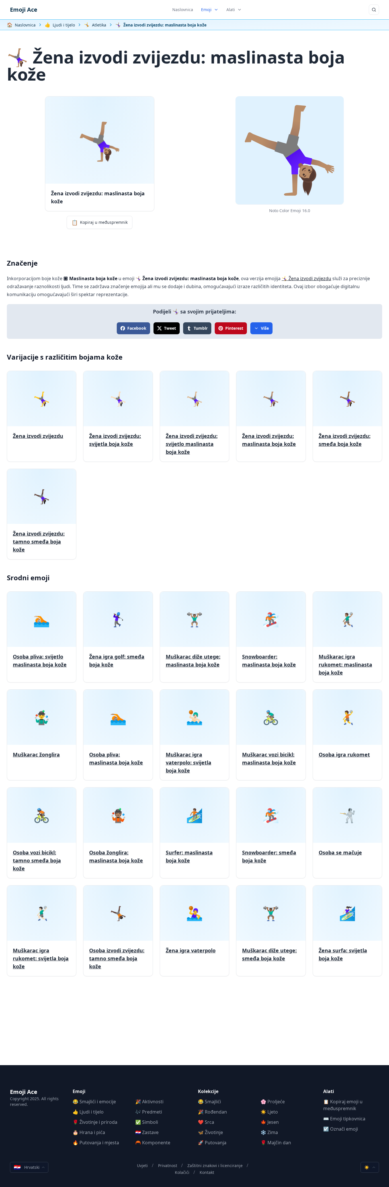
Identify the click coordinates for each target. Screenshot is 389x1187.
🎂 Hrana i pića (89, 1132)
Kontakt (207, 1172)
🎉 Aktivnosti (149, 1101)
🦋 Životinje (210, 1132)
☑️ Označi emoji (340, 1129)
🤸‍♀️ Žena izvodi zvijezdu (306, 278)
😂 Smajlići (209, 1101)
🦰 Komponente (152, 1142)
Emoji (206, 9)
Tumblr (201, 328)
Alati (230, 9)
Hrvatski (27, 1167)
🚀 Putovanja (212, 1142)
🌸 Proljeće (273, 1101)
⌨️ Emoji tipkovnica (344, 1119)
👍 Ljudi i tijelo (88, 1112)
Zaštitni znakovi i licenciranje (215, 1165)
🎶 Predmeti (148, 1112)
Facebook (136, 328)
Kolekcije (208, 1091)
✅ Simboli (146, 1122)
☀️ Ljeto (269, 1112)
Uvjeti (142, 1165)
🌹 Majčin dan (276, 1142)
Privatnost (167, 1165)
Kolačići (182, 1172)
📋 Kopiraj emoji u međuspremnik (343, 1105)
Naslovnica (182, 9)
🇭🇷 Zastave (147, 1132)
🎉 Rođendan (212, 1112)
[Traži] (374, 10)
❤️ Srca (206, 1122)
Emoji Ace (23, 9)
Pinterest (234, 328)
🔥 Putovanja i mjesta (96, 1142)
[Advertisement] (194, 1025)
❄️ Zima (269, 1132)
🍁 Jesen (270, 1122)
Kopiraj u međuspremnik (99, 222)
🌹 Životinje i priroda (95, 1122)
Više (265, 328)
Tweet (170, 328)
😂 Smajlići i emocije (94, 1101)
